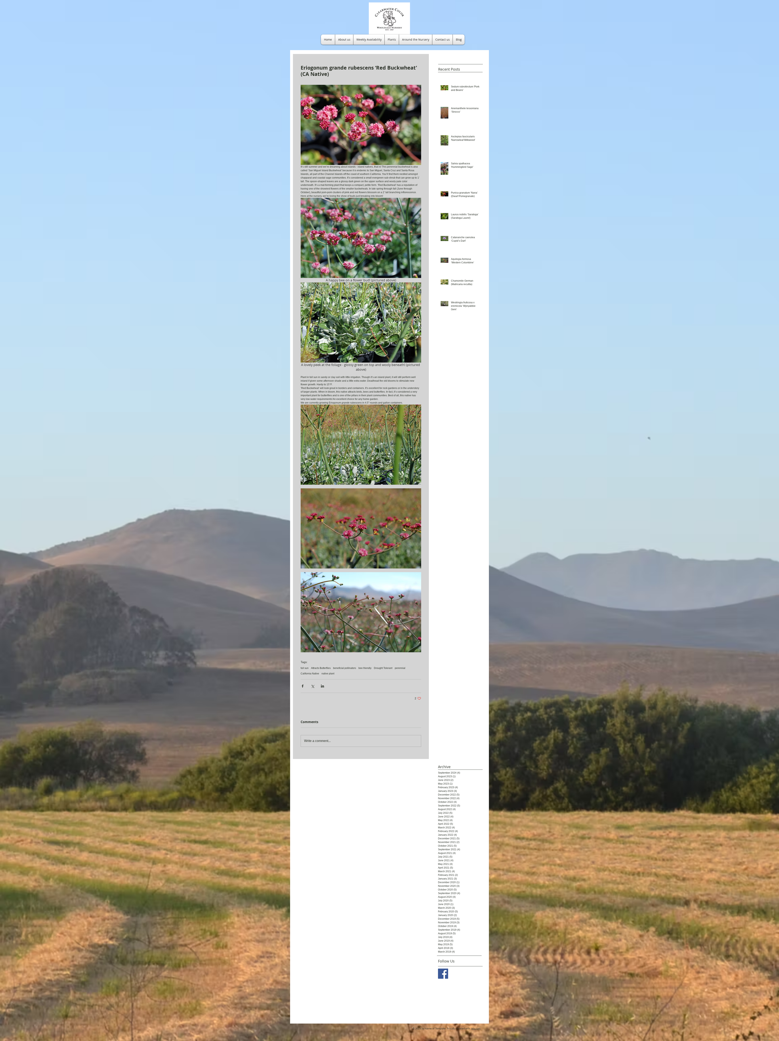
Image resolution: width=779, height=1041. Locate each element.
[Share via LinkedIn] (322, 686)
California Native (310, 673)
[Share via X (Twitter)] (312, 686)
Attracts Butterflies (321, 668)
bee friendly (364, 668)
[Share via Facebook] (302, 686)
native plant (328, 673)
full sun (305, 668)
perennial (400, 668)
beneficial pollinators (344, 668)
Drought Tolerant (383, 668)
